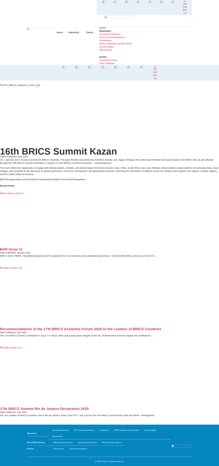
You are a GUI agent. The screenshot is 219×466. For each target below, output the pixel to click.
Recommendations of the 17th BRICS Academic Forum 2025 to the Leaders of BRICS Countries (80, 329)
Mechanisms (57, 436)
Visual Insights (150, 430)
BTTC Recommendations (84, 430)
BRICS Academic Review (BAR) (126, 430)
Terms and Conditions (78, 449)
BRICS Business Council (63, 442)
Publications (104, 430)
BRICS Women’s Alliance (112, 442)
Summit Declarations (60, 430)
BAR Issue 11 (11, 249)
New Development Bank (87, 442)
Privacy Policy (58, 449)
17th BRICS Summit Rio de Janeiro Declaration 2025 (44, 409)
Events (89, 32)
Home (60, 32)
